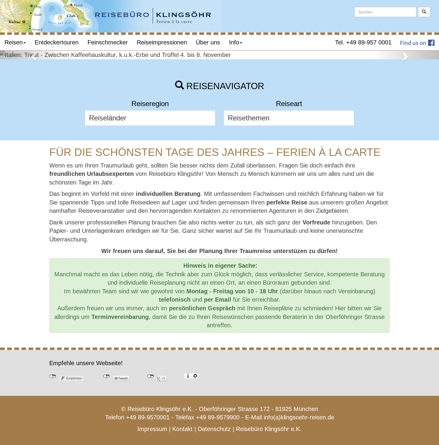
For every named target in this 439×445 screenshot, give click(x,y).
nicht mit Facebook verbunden (52, 376)
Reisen (13, 42)
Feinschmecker (108, 42)
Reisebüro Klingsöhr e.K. (269, 429)
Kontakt (182, 429)
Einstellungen (195, 376)
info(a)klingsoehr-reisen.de (299, 417)
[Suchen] (424, 12)
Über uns (208, 42)
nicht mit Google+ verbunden (150, 376)
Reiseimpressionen (162, 42)
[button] (33, 55)
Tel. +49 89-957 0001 (363, 42)
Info (234, 42)
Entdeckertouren (57, 42)
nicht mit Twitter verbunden (106, 376)
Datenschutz (214, 429)
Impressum (152, 429)
